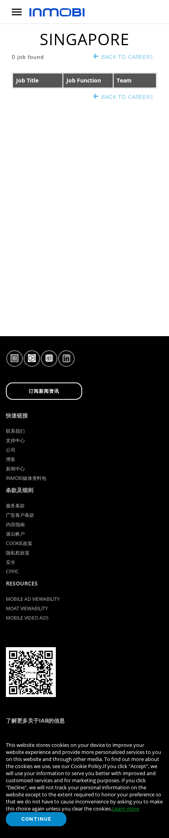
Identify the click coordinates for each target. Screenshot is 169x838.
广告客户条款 (20, 515)
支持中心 (15, 440)
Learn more (125, 808)
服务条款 (15, 505)
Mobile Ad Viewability (33, 599)
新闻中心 (15, 468)
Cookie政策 (19, 543)
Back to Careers (127, 56)
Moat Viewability (27, 608)
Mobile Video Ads (27, 618)
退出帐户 (15, 534)
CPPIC (12, 571)
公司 (10, 449)
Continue (36, 819)
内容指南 (15, 524)
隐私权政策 (17, 552)
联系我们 (15, 431)
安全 (10, 562)
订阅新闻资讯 (44, 391)
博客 (10, 459)
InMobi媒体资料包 (26, 478)
